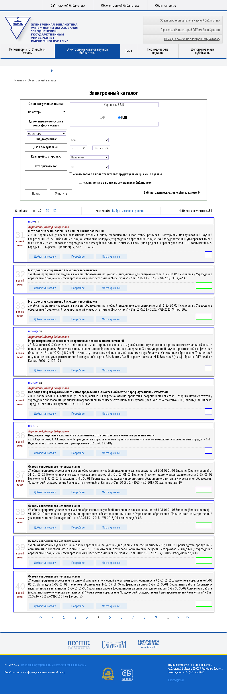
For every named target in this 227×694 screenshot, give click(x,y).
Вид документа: (46, 139)
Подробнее (78, 256)
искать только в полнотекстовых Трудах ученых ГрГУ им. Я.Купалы (117, 174)
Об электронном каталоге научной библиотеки (190, 20)
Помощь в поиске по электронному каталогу (192, 39)
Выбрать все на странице (128, 211)
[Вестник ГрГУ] (79, 645)
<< (40, 617)
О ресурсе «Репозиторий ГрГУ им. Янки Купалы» (190, 30)
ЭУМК (128, 51)
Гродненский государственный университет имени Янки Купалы (53, 665)
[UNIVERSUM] (114, 645)
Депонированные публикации (203, 51)
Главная (19, 80)
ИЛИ (124, 118)
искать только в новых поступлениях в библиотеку (116, 183)
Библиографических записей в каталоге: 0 (172, 193)
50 (54, 211)
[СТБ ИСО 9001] (129, 680)
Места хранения (111, 256)
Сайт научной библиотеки (68, 5)
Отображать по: (46, 166)
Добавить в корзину (45, 256)
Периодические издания (157, 51)
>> (187, 617)
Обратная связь (165, 5)
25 (47, 211)
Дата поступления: (45, 147)
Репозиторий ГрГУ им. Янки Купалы (27, 51)
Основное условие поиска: (45, 104)
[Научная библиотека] (148, 644)
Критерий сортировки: (46, 156)
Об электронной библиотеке (120, 5)
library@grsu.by (176, 680)
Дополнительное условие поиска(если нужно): (46, 123)
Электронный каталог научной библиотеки (87, 51)
